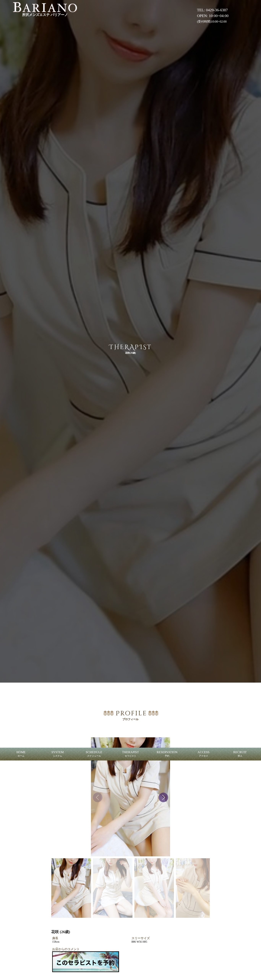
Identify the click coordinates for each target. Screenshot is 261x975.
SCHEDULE (94, 754)
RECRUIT (240, 754)
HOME (21, 754)
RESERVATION (167, 754)
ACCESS (203, 754)
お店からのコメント (66, 949)
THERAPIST (130, 754)
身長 (55, 938)
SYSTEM (57, 754)
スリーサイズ (140, 938)
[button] (163, 797)
